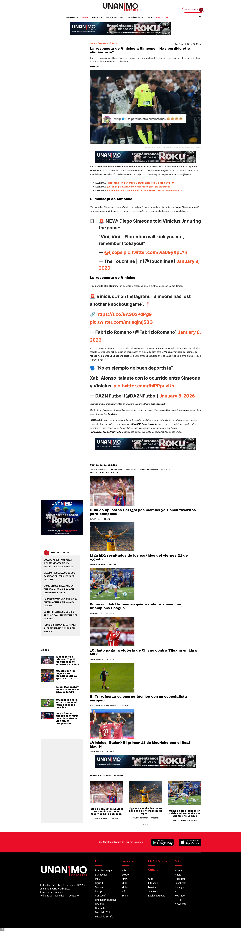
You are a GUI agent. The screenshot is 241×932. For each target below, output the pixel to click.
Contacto (73, 895)
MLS (97, 878)
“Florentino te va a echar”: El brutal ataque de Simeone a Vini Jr (140, 182)
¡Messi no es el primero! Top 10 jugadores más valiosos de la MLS (67, 661)
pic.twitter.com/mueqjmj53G (121, 322)
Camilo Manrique (96, 659)
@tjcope (113, 252)
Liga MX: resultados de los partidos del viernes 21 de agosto (145, 811)
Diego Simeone (117, 469)
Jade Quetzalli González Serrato (103, 705)
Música (152, 887)
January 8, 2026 (177, 396)
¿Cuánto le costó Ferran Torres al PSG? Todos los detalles (66, 704)
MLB (124, 883)
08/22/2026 (108, 519)
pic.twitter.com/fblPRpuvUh (144, 386)
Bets (150, 17)
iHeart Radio (115, 432)
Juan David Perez (96, 613)
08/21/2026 (110, 659)
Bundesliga (101, 874)
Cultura (153, 869)
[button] (144, 825)
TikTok (178, 899)
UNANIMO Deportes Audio (144, 424)
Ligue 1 (99, 883)
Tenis (125, 895)
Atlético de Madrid (99, 469)
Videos (179, 870)
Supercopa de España (149, 469)
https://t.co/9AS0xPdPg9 (124, 314)
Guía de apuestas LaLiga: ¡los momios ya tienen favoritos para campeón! (106, 811)
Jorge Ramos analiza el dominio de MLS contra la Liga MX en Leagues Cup (67, 718)
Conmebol (101, 908)
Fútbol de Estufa (114, 17)
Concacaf (100, 895)
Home (92, 43)
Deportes (102, 43)
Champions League (105, 899)
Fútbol (112, 43)
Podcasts (97, 17)
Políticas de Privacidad (52, 895)
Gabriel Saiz (95, 66)
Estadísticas (134, 17)
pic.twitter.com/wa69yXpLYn (155, 252)
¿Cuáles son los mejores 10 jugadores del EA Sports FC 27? (66, 675)
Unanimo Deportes (97, 564)
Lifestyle (153, 883)
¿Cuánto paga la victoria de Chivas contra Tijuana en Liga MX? (60, 602)
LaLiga (98, 891)
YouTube (180, 895)
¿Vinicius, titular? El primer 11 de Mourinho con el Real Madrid (60, 628)
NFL (124, 891)
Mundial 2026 (102, 912)
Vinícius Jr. (166, 469)
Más (178, 861)
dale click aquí (158, 404)
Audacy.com (102, 432)
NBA (124, 870)
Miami (85, 17)
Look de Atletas (156, 895)
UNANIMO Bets (159, 861)
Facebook (171, 410)
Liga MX (99, 903)
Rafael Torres (96, 519)
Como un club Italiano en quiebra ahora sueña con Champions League (185, 813)
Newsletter (162, 17)
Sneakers (153, 891)
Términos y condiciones (53, 892)
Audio (178, 874)
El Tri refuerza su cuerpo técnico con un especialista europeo (60, 615)
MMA (124, 878)
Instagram (184, 410)
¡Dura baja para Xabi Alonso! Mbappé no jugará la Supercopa (138, 186)
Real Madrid (132, 469)
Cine (150, 878)
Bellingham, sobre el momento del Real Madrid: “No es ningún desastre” (145, 190)
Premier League (104, 870)
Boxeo (125, 874)
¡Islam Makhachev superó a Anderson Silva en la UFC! (67, 689)
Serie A (99, 887)
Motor (125, 887)
